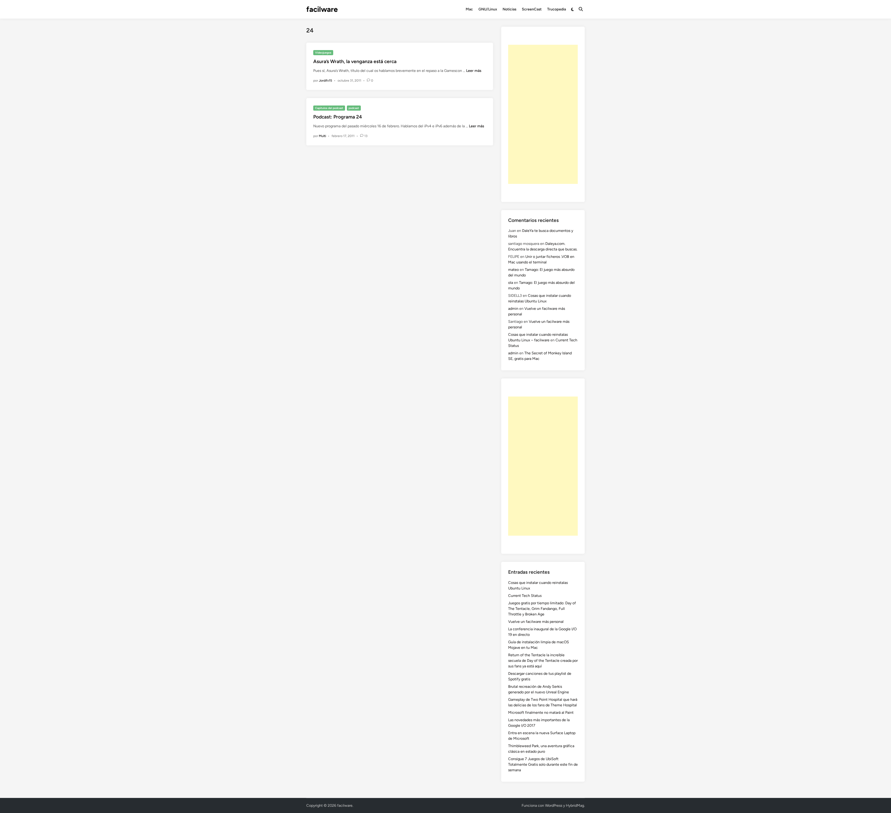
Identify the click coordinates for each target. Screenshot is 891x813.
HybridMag (575, 805)
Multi (322, 136)
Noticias (509, 9)
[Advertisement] (543, 114)
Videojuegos (323, 52)
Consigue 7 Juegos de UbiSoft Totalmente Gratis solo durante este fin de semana (543, 764)
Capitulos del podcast (329, 108)
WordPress (553, 805)
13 (366, 136)
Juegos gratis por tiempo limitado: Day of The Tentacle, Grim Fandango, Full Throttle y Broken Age (542, 608)
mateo (513, 269)
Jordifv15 (325, 81)
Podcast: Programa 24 (337, 117)
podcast (354, 108)
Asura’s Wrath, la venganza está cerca (355, 61)
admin (513, 308)
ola (510, 282)
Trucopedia (556, 9)
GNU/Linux (487, 9)
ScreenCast (532, 9)
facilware (322, 9)
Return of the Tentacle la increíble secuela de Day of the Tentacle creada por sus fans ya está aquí (543, 660)
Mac (469, 9)
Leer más (473, 70)
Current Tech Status (525, 595)
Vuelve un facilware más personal (536, 621)
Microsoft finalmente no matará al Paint (541, 712)
